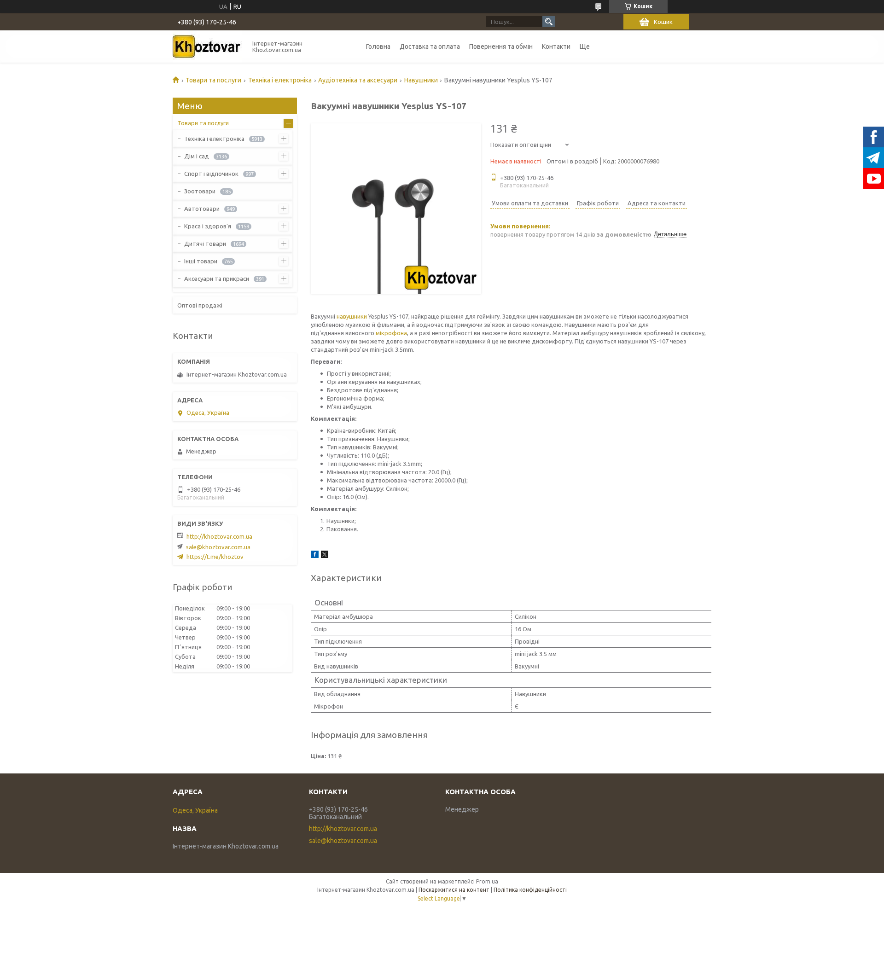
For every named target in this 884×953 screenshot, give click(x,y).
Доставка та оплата (430, 46)
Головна (378, 46)
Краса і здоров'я (207, 226)
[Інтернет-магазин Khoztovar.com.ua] (207, 46)
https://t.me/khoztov (215, 556)
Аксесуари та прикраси (216, 278)
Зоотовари (199, 191)
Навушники (421, 80)
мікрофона (391, 333)
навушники (352, 316)
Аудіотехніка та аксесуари (357, 80)
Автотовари (202, 208)
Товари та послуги (213, 80)
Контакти (556, 46)
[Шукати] (548, 21)
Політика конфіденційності (530, 890)
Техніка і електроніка (280, 80)
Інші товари (200, 261)
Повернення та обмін (501, 46)
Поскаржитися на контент (454, 890)
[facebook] (315, 555)
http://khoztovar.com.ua (219, 536)
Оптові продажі (199, 305)
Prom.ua (487, 881)
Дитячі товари (205, 243)
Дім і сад (196, 156)
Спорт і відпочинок (211, 173)
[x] (324, 555)
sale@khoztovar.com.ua (218, 547)
